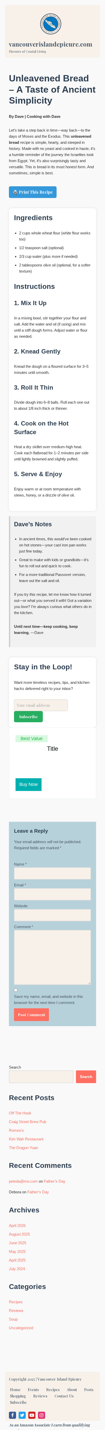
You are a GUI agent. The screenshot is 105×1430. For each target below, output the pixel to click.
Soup (13, 1319)
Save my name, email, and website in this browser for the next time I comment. (48, 999)
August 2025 (19, 1234)
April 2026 (17, 1225)
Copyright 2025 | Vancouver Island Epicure (45, 1379)
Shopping (18, 1395)
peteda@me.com (23, 1181)
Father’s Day (54, 1181)
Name (20, 864)
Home (15, 1389)
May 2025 (17, 1251)
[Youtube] (31, 1415)
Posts (89, 1389)
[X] (22, 1415)
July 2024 (17, 1269)
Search (15, 1067)
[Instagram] (41, 1415)
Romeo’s (16, 1130)
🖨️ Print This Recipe (33, 192)
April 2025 (17, 1260)
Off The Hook (20, 1113)
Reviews (16, 1310)
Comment (23, 927)
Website (21, 906)
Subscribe (18, 1402)
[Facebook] (12, 1415)
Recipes (16, 1302)
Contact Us (64, 1395)
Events (33, 1389)
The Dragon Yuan (23, 1147)
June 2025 (17, 1243)
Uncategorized (21, 1328)
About (72, 1389)
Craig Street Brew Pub (27, 1122)
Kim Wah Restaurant (26, 1139)
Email (20, 885)
